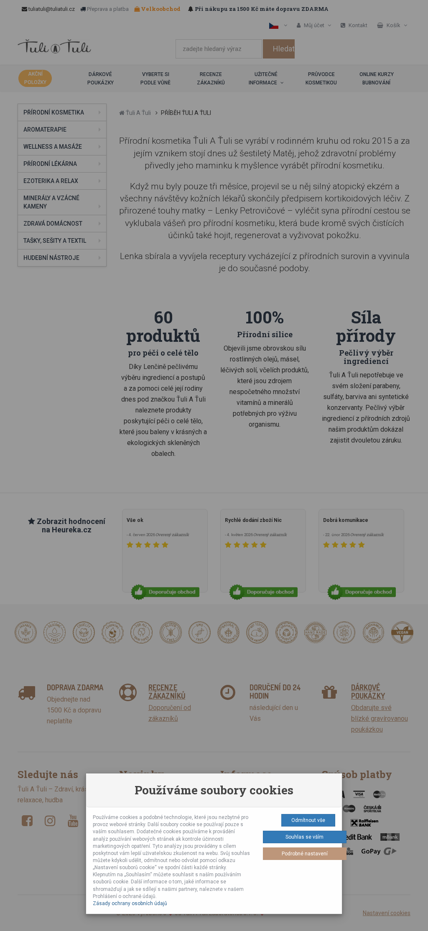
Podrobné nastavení (305, 854)
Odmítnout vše (308, 820)
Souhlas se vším (304, 837)
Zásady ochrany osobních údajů (130, 903)
